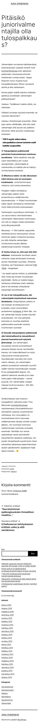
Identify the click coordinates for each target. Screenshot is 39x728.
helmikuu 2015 (7, 628)
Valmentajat (6, 703)
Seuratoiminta (7, 700)
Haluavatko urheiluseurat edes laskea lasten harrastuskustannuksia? (18, 580)
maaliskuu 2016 (7, 612)
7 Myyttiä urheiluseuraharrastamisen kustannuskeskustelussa (15, 575)
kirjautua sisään (20, 491)
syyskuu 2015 (6, 618)
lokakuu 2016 (6, 608)
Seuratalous (6, 697)
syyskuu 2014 (6, 641)
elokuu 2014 (6, 644)
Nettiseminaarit (7, 690)
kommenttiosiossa (9, 71)
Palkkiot (14, 471)
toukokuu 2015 (7, 625)
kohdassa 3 (18, 311)
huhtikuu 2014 (7, 658)
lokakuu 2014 (6, 638)
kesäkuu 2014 (6, 651)
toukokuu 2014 (7, 654)
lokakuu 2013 (6, 677)
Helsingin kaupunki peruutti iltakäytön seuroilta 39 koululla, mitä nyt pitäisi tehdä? (18, 565)
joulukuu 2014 (6, 635)
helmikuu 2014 (7, 664)
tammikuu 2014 (7, 667)
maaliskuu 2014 (7, 661)
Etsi (2, 549)
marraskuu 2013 (7, 674)
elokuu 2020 (6, 605)
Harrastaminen (7, 687)
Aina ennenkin (19, 3)
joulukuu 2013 (6, 671)
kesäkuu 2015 (6, 621)
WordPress (22, 720)
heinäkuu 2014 (7, 648)
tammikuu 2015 (7, 631)
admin (12, 469)
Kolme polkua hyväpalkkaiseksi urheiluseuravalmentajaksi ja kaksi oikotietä (18, 570)
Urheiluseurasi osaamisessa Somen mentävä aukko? (19, 585)
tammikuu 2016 (7, 615)
